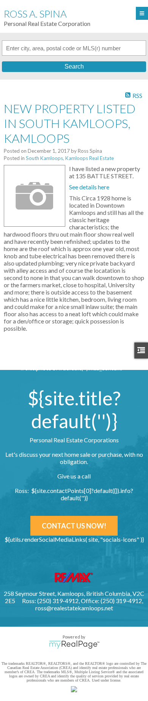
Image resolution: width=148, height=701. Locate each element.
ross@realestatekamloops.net (74, 607)
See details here (89, 186)
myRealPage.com (74, 644)
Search (74, 66)
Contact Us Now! (74, 526)
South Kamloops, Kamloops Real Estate (70, 158)
